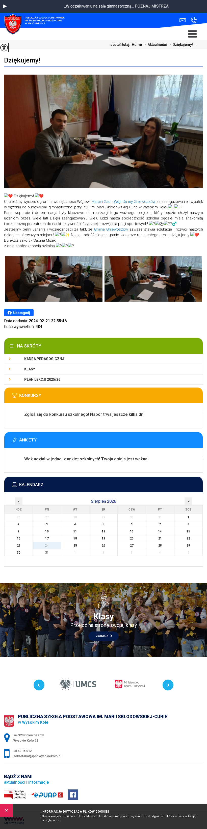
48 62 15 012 (192, 20)
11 (75, 531)
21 (160, 538)
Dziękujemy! (22, 60)
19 (103, 538)
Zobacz (102, 636)
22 (188, 538)
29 (188, 545)
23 (18, 545)
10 (47, 531)
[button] (5, 6)
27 (132, 545)
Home (137, 44)
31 (47, 552)
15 (188, 531)
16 (18, 538)
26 (103, 545)
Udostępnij (21, 313)
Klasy (29, 369)
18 (75, 538)
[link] (123, 201)
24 (47, 545)
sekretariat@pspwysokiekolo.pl (183, 20)
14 (160, 531)
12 (103, 531)
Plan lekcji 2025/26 (42, 379)
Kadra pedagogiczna (44, 359)
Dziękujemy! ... (183, 44)
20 (132, 538)
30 (18, 552)
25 (75, 545)
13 (132, 531)
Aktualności (155, 44)
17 (47, 538)
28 (160, 545)
